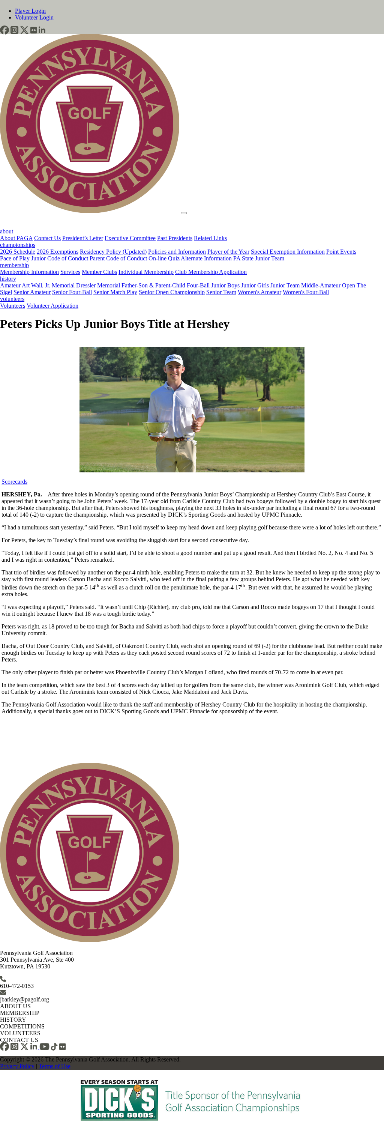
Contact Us (47, 238)
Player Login (30, 11)
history (8, 278)
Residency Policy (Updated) (113, 251)
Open (348, 285)
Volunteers (12, 305)
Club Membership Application (211, 272)
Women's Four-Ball (306, 292)
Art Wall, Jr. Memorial (48, 285)
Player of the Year (228, 251)
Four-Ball (198, 285)
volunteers (12, 299)
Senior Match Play (115, 292)
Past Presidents (174, 238)
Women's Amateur (259, 292)
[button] (4, 30)
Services (70, 272)
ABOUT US (15, 1006)
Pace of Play (15, 258)
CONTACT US (19, 1040)
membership (14, 265)
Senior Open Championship (172, 292)
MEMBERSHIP (19, 1013)
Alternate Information (206, 258)
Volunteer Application (52, 305)
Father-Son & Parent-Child (153, 285)
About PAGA (16, 238)
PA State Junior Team (258, 258)
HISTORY (13, 1019)
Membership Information (29, 272)
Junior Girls (255, 285)
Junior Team (285, 285)
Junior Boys (225, 285)
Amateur (10, 285)
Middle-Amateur (320, 285)
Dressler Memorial (98, 285)
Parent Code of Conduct (118, 258)
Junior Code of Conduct (59, 258)
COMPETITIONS (22, 1026)
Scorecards (14, 481)
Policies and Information (177, 251)
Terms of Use (54, 1066)
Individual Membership (146, 272)
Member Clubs (99, 272)
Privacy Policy (17, 1066)
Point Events (341, 251)
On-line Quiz (164, 258)
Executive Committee (130, 238)
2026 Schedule (17, 251)
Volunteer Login (34, 17)
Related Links (210, 238)
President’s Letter (82, 238)
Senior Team (221, 292)
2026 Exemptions (57, 251)
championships (17, 245)
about (6, 231)
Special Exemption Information (288, 251)
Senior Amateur (32, 292)
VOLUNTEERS (20, 1033)
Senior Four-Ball (72, 292)
